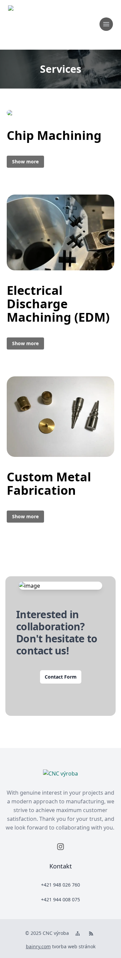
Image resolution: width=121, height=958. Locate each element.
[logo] (27, 24)
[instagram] (60, 847)
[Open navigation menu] (106, 24)
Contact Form (61, 677)
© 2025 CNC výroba (47, 933)
